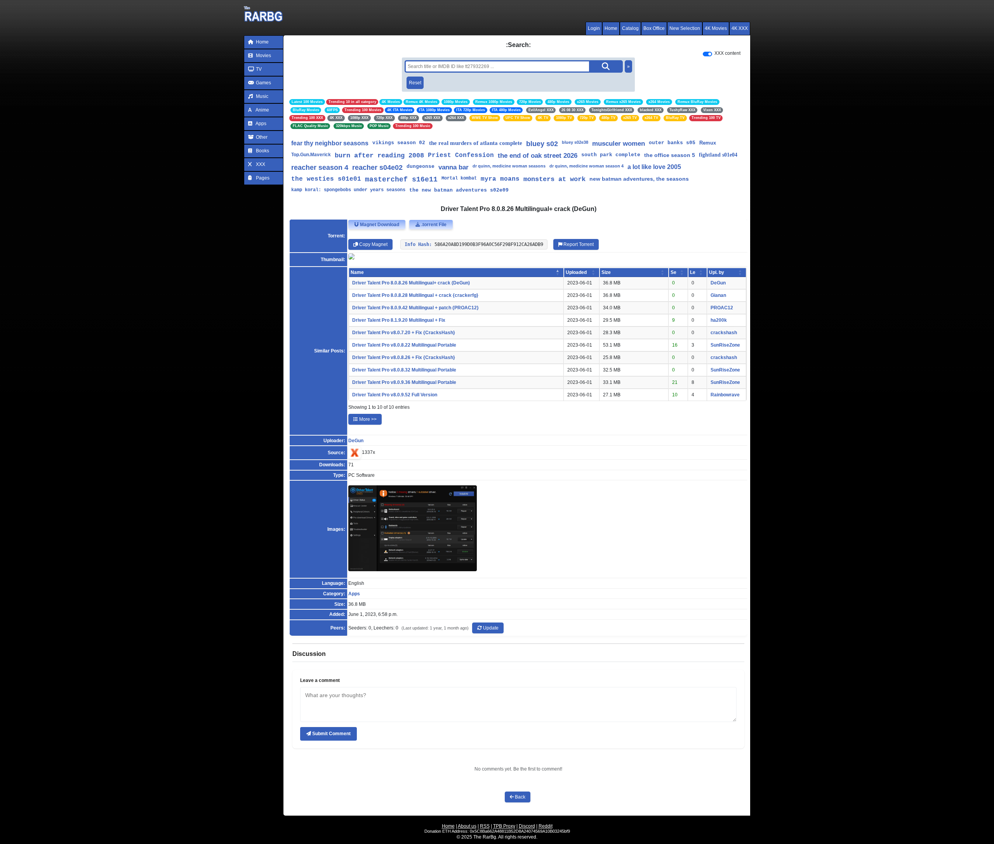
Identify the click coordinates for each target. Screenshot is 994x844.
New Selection (684, 28)
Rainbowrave (725, 395)
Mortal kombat (459, 178)
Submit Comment (331, 733)
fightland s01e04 (718, 155)
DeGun (718, 283)
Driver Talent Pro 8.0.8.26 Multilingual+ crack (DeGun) (411, 283)
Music (261, 96)
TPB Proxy (504, 826)
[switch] (707, 54)
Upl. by (716, 272)
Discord (527, 826)
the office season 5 (669, 155)
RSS (485, 826)
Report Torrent (578, 244)
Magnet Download (379, 224)
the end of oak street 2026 (537, 155)
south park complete (610, 155)
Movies (263, 55)
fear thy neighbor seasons (329, 143)
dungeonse (420, 166)
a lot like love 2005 (654, 167)
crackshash (724, 332)
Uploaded (576, 272)
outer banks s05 (672, 143)
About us (467, 826)
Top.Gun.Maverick (311, 154)
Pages (262, 178)
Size (606, 272)
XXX (260, 164)
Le (692, 272)
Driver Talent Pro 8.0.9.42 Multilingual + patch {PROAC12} (415, 307)
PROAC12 (722, 307)
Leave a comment (320, 680)
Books (262, 150)
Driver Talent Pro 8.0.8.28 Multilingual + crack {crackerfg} (415, 295)
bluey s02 (542, 144)
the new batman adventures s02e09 (459, 190)
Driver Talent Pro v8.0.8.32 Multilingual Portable (404, 370)
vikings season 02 (398, 143)
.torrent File (433, 224)
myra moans (500, 179)
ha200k (719, 320)
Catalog (630, 28)
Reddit (546, 826)
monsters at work (554, 179)
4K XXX (740, 28)
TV (258, 69)
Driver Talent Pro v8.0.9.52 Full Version (394, 395)
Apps (260, 123)
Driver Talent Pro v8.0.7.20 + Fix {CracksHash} (403, 332)
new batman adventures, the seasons (639, 179)
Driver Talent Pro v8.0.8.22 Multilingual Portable (404, 345)
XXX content (727, 53)
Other (261, 137)
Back (519, 797)
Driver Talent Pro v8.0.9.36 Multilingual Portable (404, 382)
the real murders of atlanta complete (475, 143)
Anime (262, 110)
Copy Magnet (373, 244)
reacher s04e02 (377, 167)
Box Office (654, 28)
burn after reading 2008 (379, 155)
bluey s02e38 (575, 142)
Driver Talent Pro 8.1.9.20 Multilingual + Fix (398, 320)
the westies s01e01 (326, 179)
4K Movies (716, 28)
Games (263, 82)
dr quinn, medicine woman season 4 (586, 166)
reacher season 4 (319, 167)
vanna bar (453, 167)
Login (594, 28)
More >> (367, 419)
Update (490, 628)
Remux (707, 143)
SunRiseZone (725, 345)
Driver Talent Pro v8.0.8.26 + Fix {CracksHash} (403, 357)
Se (673, 272)
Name (357, 272)
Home (611, 28)
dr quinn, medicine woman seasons (509, 166)
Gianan (718, 295)
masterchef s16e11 (401, 179)
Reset (415, 82)
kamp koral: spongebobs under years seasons (348, 190)
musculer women (618, 143)
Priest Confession (461, 155)
